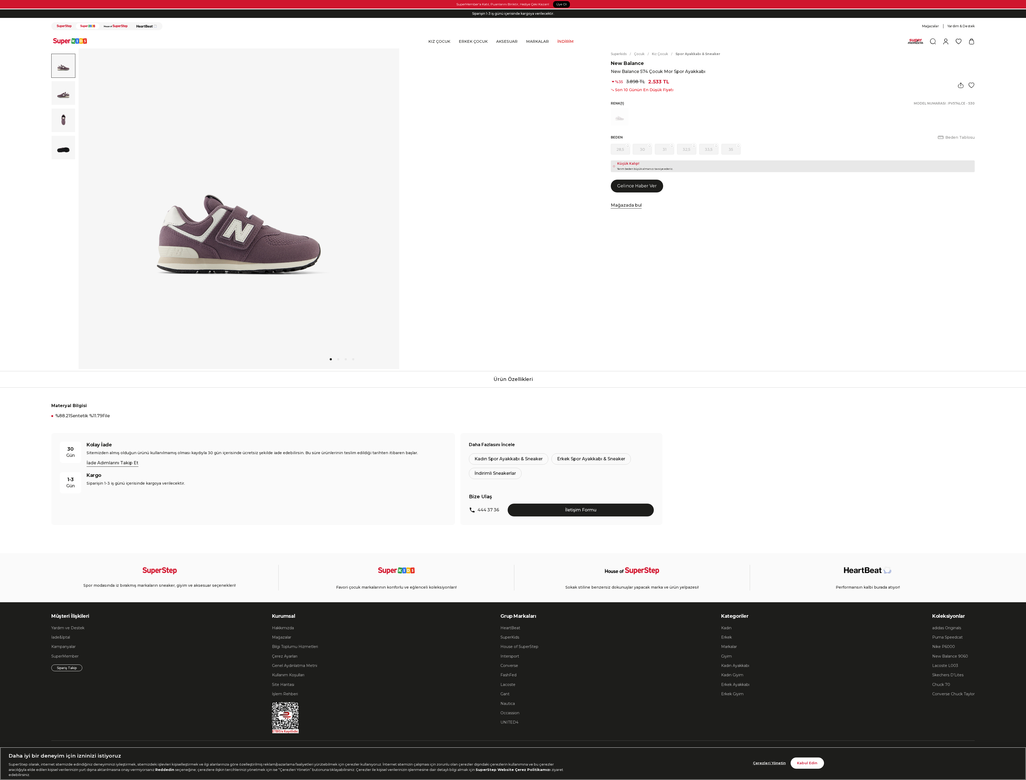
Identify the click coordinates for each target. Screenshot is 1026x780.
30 (642, 149)
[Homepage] (72, 41)
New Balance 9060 (950, 656)
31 (665, 149)
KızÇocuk (660, 54)
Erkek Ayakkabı (735, 684)
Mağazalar (930, 26)
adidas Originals (946, 627)
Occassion (509, 713)
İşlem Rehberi (285, 694)
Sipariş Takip (67, 668)
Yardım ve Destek (67, 627)
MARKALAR (537, 41)
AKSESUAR (507, 41)
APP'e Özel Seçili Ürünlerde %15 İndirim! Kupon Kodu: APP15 (513, 13)
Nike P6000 (943, 646)
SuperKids (509, 637)
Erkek (726, 637)
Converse (509, 665)
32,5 (686, 149)
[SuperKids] (87, 26)
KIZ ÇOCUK (439, 41)
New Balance (627, 63)
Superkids (619, 54)
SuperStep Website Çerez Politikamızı (513, 769)
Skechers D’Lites (947, 675)
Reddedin (164, 769)
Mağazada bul (626, 205)
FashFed (508, 675)
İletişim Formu (580, 509)
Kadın (726, 627)
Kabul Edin (807, 763)
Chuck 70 (941, 684)
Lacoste (507, 684)
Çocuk (639, 54)
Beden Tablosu (960, 137)
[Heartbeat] (146, 26)
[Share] (961, 85)
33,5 (709, 149)
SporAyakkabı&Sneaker (697, 54)
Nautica (507, 703)
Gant (505, 694)
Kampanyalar (63, 646)
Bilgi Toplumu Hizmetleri (295, 646)
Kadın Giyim (732, 675)
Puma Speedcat (947, 637)
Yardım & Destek (961, 26)
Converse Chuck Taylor (953, 694)
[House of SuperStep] (115, 26)
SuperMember (65, 656)
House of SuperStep (519, 646)
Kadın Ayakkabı (735, 665)
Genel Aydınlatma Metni (294, 665)
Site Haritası (283, 684)
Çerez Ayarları (284, 656)
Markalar (729, 646)
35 (731, 149)
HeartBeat (510, 627)
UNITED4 (509, 722)
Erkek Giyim (732, 694)
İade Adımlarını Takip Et (112, 462)
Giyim (726, 656)
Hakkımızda (283, 627)
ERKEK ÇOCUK (473, 41)
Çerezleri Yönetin (769, 763)
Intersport (509, 656)
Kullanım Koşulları (288, 675)
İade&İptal (60, 637)
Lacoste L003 (945, 665)
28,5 (620, 149)
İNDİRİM (565, 41)
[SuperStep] (64, 26)
